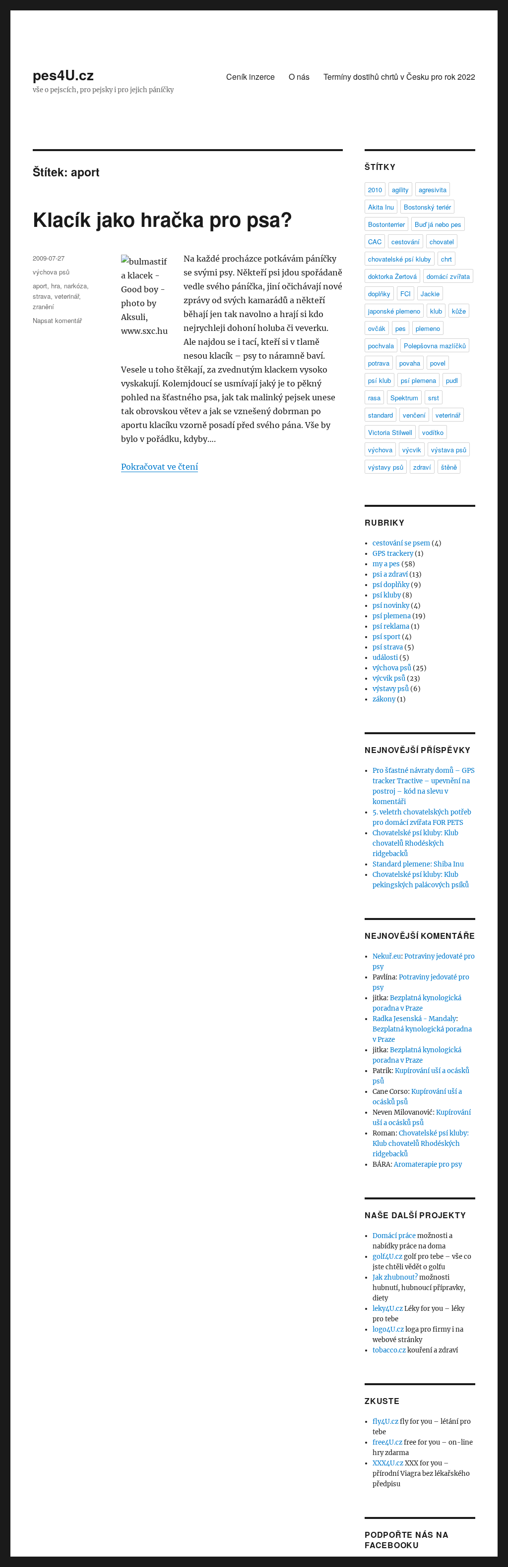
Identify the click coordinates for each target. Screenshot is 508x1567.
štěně (449, 467)
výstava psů (448, 449)
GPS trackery (393, 553)
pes (400, 328)
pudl (452, 380)
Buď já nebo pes (438, 224)
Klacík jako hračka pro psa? (162, 219)
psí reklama (391, 626)
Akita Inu (381, 207)
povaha (409, 363)
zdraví (422, 467)
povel (437, 363)
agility (400, 189)
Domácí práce (394, 1236)
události (385, 657)
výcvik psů (389, 678)
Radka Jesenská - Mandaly (414, 1019)
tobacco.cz (389, 1350)
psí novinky (391, 605)
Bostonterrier (386, 224)
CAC (374, 241)
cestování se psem (401, 543)
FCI (405, 293)
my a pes (386, 564)
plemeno (428, 328)
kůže (459, 311)
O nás (299, 76)
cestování (405, 241)
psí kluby (387, 595)
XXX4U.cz (388, 1463)
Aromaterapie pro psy (428, 1164)
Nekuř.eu (387, 956)
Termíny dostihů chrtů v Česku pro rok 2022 (399, 76)
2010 (375, 189)
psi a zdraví (390, 574)
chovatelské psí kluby (399, 259)
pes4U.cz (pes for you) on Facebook (404, 1563)
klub (436, 311)
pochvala (381, 345)
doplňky (379, 293)
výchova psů (51, 271)
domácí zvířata (448, 276)
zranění (43, 306)
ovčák (376, 328)
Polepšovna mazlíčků (435, 345)
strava (42, 296)
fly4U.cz (385, 1421)
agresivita (432, 189)
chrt (446, 259)
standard (380, 415)
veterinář (67, 296)
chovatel (442, 241)
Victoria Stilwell (390, 432)
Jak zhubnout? (395, 1277)
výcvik (411, 449)
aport (40, 285)
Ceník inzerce (250, 76)
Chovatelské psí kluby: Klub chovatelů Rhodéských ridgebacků (415, 843)
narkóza (75, 285)
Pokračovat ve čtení (159, 467)
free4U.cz (387, 1442)
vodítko (433, 432)
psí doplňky (391, 585)
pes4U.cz (63, 74)
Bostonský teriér (427, 207)
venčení (414, 415)
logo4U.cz (388, 1329)
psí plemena (418, 380)
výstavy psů (385, 467)
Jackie (430, 293)
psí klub (379, 380)
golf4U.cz (387, 1256)
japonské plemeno (394, 311)
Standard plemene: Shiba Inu (418, 864)
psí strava (388, 647)
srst (433, 397)
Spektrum (404, 397)
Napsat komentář (57, 320)
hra (55, 285)
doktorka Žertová (392, 276)
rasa (374, 397)
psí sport (386, 637)
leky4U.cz (388, 1308)
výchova (380, 449)
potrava (378, 363)
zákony (384, 699)
